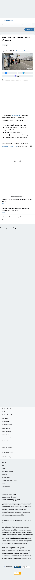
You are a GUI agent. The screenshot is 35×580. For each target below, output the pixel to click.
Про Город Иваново (6, 421)
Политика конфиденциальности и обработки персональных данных (17, 534)
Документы (25, 24)
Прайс (3, 483)
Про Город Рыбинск (6, 431)
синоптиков (15, 115)
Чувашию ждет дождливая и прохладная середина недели (17, 201)
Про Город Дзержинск (7, 440)
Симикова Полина (23, 51)
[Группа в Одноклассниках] (5, 456)
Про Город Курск (6, 428)
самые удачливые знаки (10, 146)
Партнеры (4, 489)
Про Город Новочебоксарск (8, 408)
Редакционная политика (7, 471)
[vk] (15, 161)
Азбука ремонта (5, 24)
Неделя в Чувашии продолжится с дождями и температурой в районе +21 (15, 210)
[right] (33, 25)
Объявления (4, 474)
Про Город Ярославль (7, 424)
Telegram (4, 462)
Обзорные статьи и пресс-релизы (9, 480)
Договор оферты (6, 477)
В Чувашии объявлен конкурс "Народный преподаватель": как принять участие (14, 219)
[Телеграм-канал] (25, 73)
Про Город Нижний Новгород (8, 437)
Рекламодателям (6, 486)
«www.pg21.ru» (13, 494)
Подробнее (29, 532)
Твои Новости (5, 411)
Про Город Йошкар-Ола (7, 414)
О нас (3, 465)
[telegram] (20, 161)
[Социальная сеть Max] (17, 76)
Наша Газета (5, 418)
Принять (29, 29)
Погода (5, 45)
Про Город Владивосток (7, 443)
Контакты (4, 468)
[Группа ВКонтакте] (9, 73)
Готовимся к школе (16, 24)
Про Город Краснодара (7, 447)
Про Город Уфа (5, 434)
